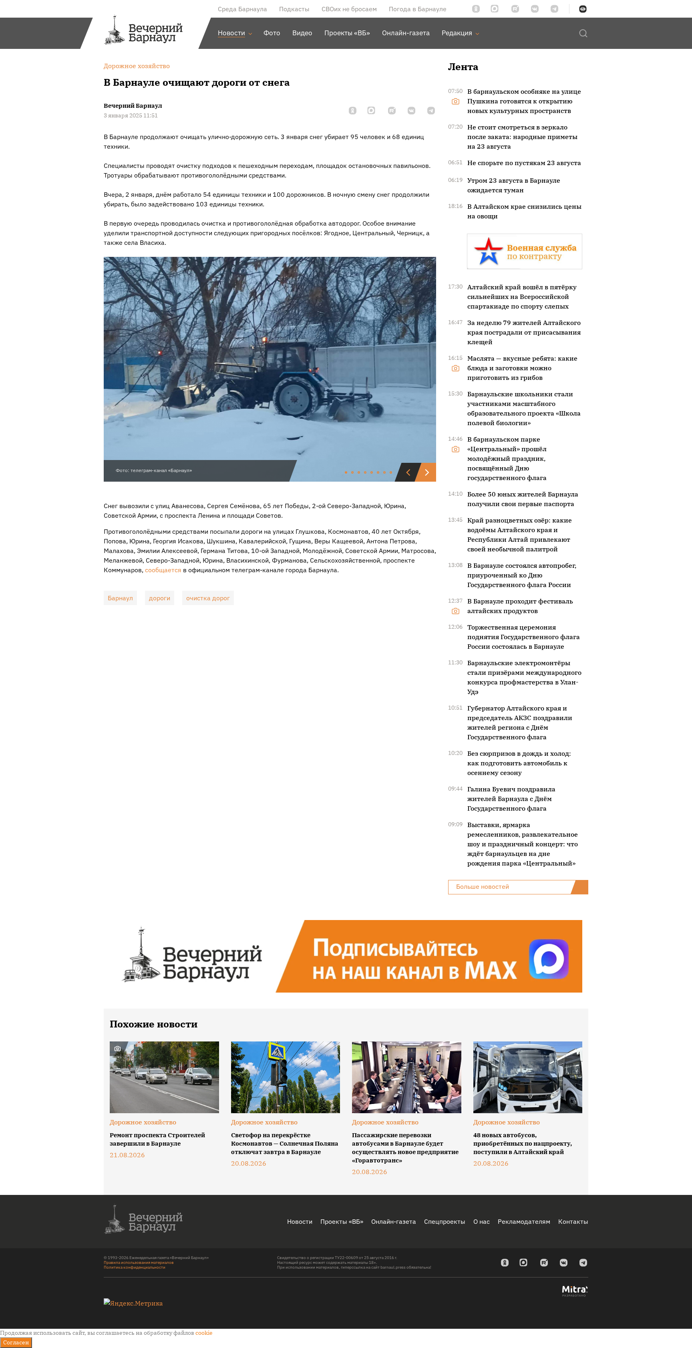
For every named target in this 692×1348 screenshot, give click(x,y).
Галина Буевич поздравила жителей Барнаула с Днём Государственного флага (511, 798)
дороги (159, 598)
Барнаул (120, 598)
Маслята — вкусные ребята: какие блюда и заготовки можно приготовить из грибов (522, 367)
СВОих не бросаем (349, 9)
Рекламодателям (524, 1221)
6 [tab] (378, 473)
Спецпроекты (444, 1221)
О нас (481, 1221)
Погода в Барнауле (418, 9)
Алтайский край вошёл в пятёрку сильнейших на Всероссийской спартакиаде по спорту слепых (522, 296)
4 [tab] (365, 473)
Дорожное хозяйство (143, 1122)
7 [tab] (385, 473)
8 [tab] (391, 473)
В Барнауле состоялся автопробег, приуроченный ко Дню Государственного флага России (521, 575)
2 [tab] (353, 473)
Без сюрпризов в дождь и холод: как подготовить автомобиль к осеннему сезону (519, 763)
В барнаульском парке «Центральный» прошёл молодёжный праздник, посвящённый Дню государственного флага (507, 458)
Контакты (573, 1221)
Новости (299, 1221)
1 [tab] (346, 473)
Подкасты (294, 9)
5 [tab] (372, 473)
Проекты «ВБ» (341, 1221)
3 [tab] (359, 473)
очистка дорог (208, 598)
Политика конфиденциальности (134, 1267)
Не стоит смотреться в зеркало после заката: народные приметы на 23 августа (522, 136)
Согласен (16, 1342)
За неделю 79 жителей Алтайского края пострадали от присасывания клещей (524, 332)
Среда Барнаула (242, 9)
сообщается (163, 570)
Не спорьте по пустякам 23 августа (524, 163)
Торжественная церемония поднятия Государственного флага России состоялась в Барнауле (523, 636)
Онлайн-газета (393, 1221)
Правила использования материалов (139, 1262)
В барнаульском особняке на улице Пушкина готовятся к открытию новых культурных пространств (524, 101)
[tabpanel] (270, 369)
